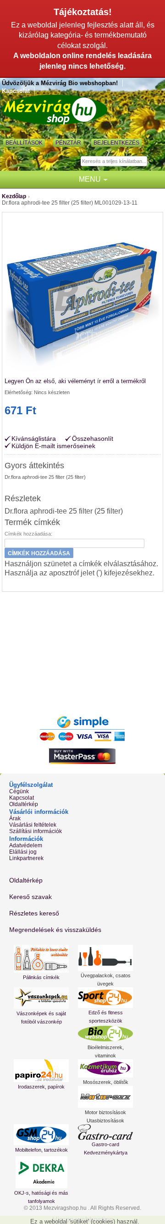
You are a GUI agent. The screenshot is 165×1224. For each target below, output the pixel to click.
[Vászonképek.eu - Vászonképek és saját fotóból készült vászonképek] (41, 998)
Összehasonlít (92, 438)
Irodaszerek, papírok (41, 1086)
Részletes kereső (34, 913)
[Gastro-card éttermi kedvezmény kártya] (105, 1132)
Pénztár (68, 143)
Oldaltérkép (23, 804)
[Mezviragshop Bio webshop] (54, 110)
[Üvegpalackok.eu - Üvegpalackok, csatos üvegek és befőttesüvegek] (105, 958)
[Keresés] (155, 161)
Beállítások (24, 143)
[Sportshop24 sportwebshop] (105, 997)
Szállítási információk (35, 831)
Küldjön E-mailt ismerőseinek (53, 446)
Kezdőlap (14, 196)
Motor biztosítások (105, 1112)
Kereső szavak (30, 896)
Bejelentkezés (116, 143)
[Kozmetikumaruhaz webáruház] (105, 1068)
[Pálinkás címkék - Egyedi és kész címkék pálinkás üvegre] (41, 959)
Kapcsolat (16, 90)
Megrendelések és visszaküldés (55, 929)
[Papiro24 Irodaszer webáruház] (41, 1070)
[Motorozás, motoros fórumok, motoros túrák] (105, 1097)
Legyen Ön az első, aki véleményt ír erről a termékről (75, 381)
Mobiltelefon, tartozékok (41, 1150)
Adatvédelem (25, 845)
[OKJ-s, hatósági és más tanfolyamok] (41, 1172)
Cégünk (19, 791)
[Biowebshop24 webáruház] (105, 1033)
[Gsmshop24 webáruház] (41, 1134)
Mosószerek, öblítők (105, 1082)
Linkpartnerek (26, 858)
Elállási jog (23, 852)
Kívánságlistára (33, 438)
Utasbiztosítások (105, 1120)
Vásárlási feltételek (32, 825)
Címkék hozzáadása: (28, 533)
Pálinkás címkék (41, 977)
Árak (15, 818)
